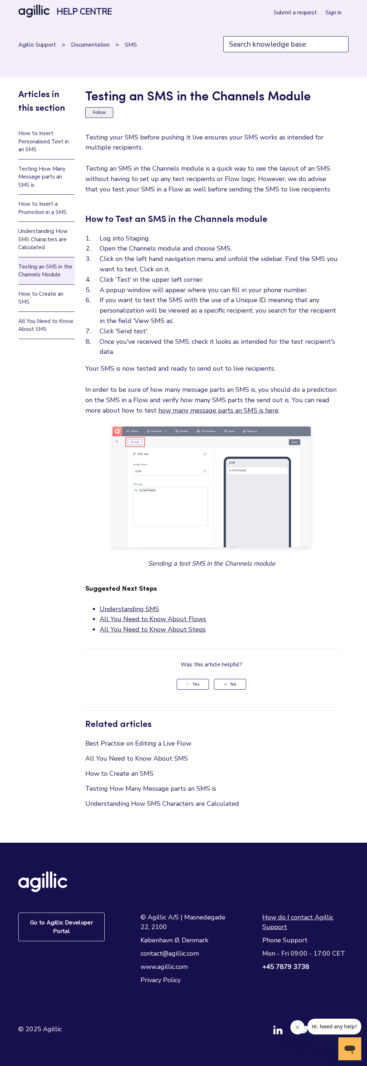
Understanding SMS (129, 609)
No (233, 684)
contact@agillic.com (169, 953)
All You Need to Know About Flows (153, 619)
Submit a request (295, 12)
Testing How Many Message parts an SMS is (42, 177)
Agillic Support (37, 45)
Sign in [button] (333, 12)
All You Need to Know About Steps (153, 629)
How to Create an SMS (40, 298)
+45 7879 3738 (285, 966)
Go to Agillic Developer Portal (61, 927)
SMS (131, 45)
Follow (99, 112)
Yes (196, 684)
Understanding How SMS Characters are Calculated (43, 239)
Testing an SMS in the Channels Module (45, 271)
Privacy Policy (160, 980)
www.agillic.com (164, 966)
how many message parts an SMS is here (218, 410)
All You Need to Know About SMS (45, 325)
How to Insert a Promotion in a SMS (42, 208)
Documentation (90, 45)
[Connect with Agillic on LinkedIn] (286, 1033)
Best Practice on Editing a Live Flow (138, 743)
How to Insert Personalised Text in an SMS (43, 141)
